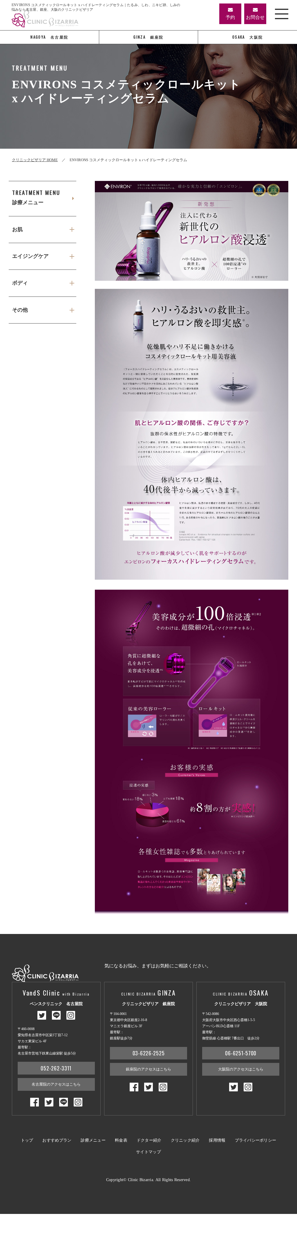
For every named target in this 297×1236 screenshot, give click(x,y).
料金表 (121, 1140)
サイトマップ (148, 1152)
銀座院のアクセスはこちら (148, 1069)
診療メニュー (36, 197)
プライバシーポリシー (255, 1140)
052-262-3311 (56, 1068)
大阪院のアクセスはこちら (240, 1069)
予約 (230, 17)
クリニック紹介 (185, 1140)
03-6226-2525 (149, 1053)
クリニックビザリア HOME (35, 160)
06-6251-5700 (240, 1053)
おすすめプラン (56, 1140)
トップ (27, 1140)
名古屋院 (49, 37)
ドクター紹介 (149, 1140)
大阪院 (247, 37)
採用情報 (217, 1140)
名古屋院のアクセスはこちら (56, 1084)
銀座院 (148, 37)
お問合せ (255, 17)
